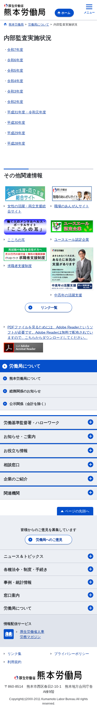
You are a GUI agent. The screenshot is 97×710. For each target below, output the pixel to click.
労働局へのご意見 (49, 540)
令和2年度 (15, 102)
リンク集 (14, 654)
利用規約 (14, 662)
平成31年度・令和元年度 (26, 112)
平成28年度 (16, 143)
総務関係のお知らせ (25, 391)
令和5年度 (15, 70)
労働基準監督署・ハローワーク (31, 423)
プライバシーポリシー (71, 654)
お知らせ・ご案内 (20, 436)
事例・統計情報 (18, 582)
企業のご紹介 (16, 479)
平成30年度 (16, 122)
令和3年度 (15, 91)
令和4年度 (15, 81)
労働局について (18, 608)
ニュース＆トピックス (24, 556)
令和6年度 (15, 60)
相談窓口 (12, 465)
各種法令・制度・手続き (26, 569)
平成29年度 (16, 133)
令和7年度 (15, 50)
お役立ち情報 (16, 451)
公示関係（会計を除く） (28, 404)
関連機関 (12, 493)
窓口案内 (12, 595)
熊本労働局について (25, 378)
